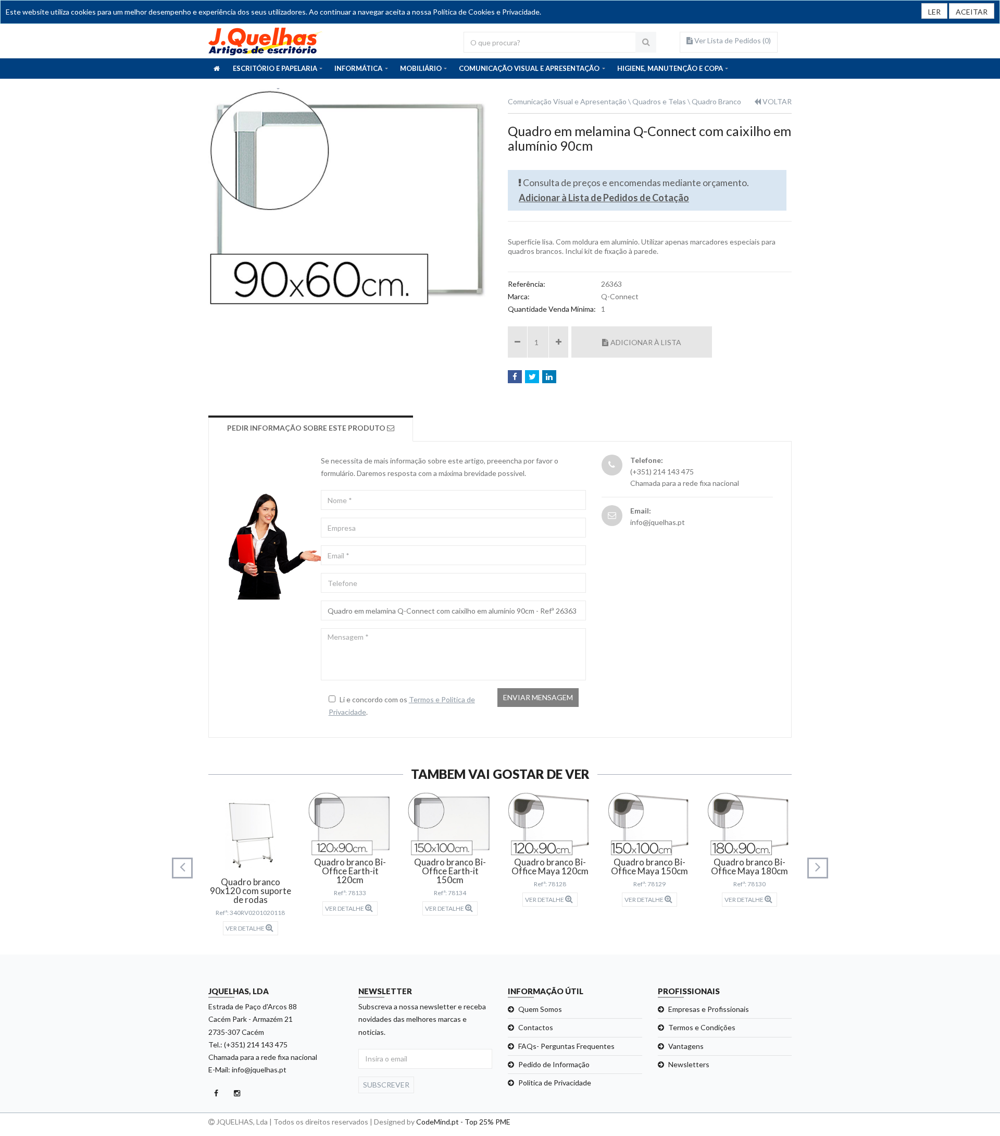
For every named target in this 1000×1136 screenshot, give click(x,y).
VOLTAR (776, 101)
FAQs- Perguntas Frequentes (566, 1046)
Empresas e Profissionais (708, 1009)
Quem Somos (540, 1009)
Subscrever (386, 1084)
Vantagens (686, 1046)
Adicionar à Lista (645, 342)
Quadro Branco (716, 101)
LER (934, 11)
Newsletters (688, 1064)
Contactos (535, 1027)
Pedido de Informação (554, 1064)
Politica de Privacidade (554, 1082)
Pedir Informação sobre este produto (307, 427)
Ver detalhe (246, 928)
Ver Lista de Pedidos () (732, 40)
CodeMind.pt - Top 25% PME (463, 1121)
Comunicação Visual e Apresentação (567, 101)
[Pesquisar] (645, 42)
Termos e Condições (701, 1027)
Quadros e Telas (659, 101)
